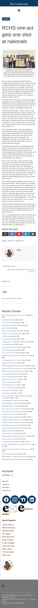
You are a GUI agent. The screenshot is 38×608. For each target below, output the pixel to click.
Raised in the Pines (8, 537)
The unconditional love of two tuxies (12, 360)
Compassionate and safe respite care (12, 441)
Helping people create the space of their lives (14, 436)
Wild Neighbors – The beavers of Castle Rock (14, 456)
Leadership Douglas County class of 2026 (13, 420)
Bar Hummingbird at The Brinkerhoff (12, 403)
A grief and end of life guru (9, 439)
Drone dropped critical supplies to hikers (13, 411)
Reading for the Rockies (8, 320)
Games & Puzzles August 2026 (10, 376)
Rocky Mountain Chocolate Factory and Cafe (14, 315)
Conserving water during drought (11, 325)
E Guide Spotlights (8, 543)
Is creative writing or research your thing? (13, 422)
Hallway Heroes (7, 549)
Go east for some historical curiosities (12, 347)
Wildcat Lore (6, 555)
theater (20, 298)
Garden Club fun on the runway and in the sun (15, 368)
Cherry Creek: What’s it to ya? (10, 379)
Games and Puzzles (8, 546)
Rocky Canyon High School (9, 298)
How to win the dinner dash (9, 387)
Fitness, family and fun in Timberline (12, 428)
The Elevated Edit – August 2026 (11, 400)
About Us (5, 481)
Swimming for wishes (8, 393)
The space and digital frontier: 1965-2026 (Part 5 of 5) (17, 444)
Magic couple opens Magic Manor (11, 331)
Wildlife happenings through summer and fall (14, 365)
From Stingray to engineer (9, 339)
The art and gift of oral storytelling (11, 352)
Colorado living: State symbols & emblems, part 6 (16, 355)
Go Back (6, 19)
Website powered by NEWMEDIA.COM (13, 603)
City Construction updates (9, 322)
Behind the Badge (8, 531)
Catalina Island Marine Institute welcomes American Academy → (21, 270)
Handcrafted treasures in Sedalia (11, 406)
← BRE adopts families (8, 266)
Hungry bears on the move (9, 363)
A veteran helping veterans (9, 350)
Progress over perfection (8, 431)
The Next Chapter (8, 552)
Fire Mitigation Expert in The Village (12, 425)
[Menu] (19, 10)
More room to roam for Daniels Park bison (14, 409)
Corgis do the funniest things (10, 454)
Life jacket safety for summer (10, 414)
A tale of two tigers (7, 382)
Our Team (5, 487)
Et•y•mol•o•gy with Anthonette (10, 374)
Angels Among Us (8, 525)
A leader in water (6, 336)
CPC (13, 241)
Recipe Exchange (7, 540)
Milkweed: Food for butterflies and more (13, 371)
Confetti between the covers (9, 385)
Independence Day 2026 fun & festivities (13, 459)
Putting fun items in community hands (12, 417)
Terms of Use (6, 490)
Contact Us (5, 484)
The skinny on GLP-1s (8, 390)
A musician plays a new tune (10, 433)
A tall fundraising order (8, 344)
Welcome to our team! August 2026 (12, 333)
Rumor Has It (5, 328)
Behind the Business (8, 528)
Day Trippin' (6, 534)
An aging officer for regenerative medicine (14, 342)
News (8, 281)
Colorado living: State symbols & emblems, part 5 (16, 449)
